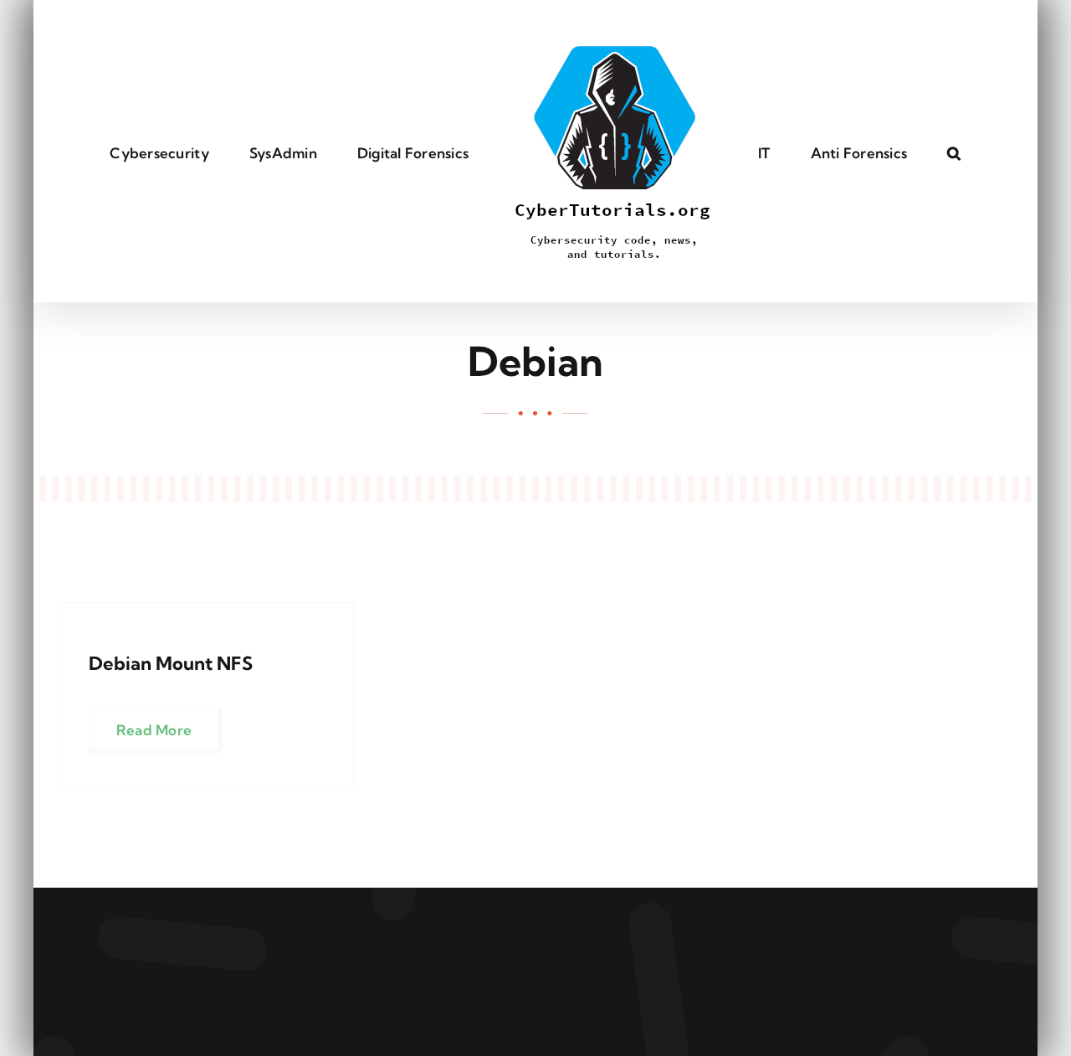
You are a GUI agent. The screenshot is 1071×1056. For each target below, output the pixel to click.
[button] (886, 151)
